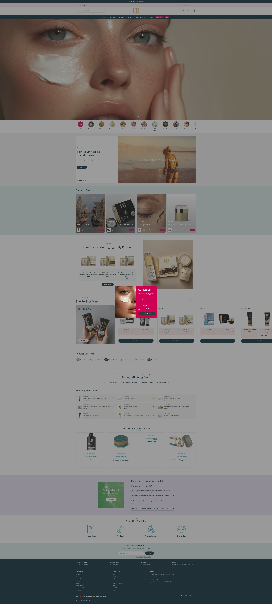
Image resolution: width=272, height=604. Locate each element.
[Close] (155, 288)
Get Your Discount (147, 313)
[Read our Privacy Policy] (154, 307)
